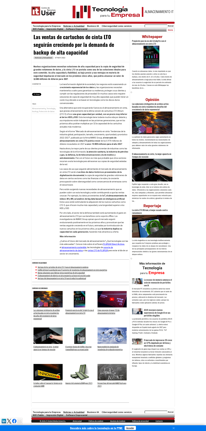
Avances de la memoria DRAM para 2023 (78, 383)
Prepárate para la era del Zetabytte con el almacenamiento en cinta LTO (149, 42)
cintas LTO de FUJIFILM (98, 250)
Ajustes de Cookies (117, 421)
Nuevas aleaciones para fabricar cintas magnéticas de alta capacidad (61, 273)
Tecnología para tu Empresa (47, 26)
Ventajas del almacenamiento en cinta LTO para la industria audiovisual (62, 278)
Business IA (93, 26)
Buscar (171, 26)
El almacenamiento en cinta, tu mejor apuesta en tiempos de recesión (151, 155)
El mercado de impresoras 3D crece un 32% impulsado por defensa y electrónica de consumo (158, 342)
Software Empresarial (76, 29)
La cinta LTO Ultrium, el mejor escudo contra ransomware (150, 211)
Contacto (159, 421)
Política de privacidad (140, 421)
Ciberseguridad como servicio (117, 26)
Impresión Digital (55, 29)
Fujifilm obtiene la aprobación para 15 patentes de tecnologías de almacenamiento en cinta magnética (72, 270)
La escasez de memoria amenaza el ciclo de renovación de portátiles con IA (158, 282)
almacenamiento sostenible (74, 247)
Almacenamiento (39, 109)
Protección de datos (47, 111)
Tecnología (51, 109)
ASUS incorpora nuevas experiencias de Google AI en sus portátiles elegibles (157, 312)
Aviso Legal (77, 421)
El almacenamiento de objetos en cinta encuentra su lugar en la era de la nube (64, 275)
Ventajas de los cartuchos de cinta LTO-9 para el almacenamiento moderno (63, 267)
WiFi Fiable (38, 29)
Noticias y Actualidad (73, 26)
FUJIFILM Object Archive (113, 244)
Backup (35, 111)
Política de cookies (96, 421)
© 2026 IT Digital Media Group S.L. (53, 421)
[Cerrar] (174, 428)
